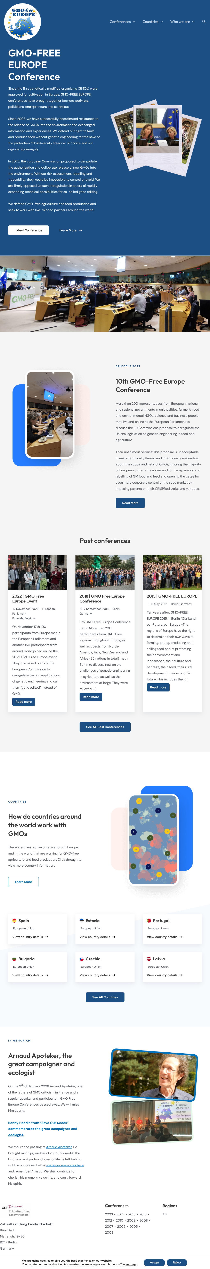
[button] (133, 22)
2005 (133, 1226)
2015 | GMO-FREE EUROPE (172, 596)
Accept (154, 1262)
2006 (121, 1226)
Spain (23, 920)
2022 (120, 1214)
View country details (27, 937)
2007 (109, 1226)
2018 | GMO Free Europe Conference (102, 599)
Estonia (93, 920)
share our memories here (65, 1165)
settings (131, 1264)
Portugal (161, 920)
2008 (143, 1220)
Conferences (120, 21)
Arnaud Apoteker (59, 1147)
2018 (132, 1214)
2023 (109, 1214)
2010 (119, 1220)
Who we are (180, 21)
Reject (177, 1262)
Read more (24, 702)
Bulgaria (26, 958)
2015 (143, 1214)
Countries (151, 21)
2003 (109, 1232)
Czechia (93, 958)
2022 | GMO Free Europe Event (28, 599)
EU (165, 1215)
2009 (131, 1220)
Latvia (159, 958)
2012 (108, 1220)
